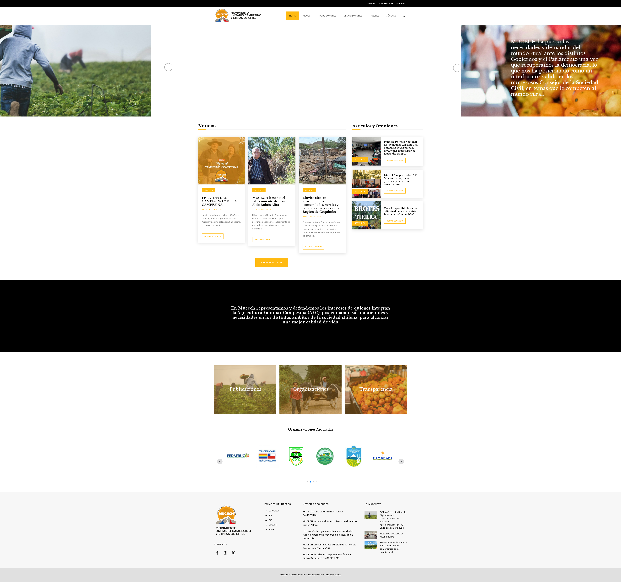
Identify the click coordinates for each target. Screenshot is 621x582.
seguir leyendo (395, 160)
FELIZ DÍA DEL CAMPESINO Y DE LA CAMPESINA (219, 201)
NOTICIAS (208, 190)
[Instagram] (225, 553)
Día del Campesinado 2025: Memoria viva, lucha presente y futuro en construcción (401, 180)
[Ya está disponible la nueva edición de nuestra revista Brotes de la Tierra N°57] (366, 215)
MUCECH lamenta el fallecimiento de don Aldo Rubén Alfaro (268, 201)
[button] (404, 16)
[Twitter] (233, 553)
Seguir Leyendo (212, 236)
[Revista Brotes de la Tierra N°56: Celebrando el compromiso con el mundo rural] (371, 545)
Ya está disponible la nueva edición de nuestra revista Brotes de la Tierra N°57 (400, 211)
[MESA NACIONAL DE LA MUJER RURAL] (371, 535)
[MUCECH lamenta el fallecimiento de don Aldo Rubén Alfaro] (272, 160)
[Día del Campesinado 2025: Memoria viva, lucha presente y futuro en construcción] (366, 184)
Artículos (360, 159)
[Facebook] (217, 553)
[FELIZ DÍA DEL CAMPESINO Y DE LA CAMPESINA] (221, 160)
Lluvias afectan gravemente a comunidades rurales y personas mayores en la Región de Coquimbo (321, 205)
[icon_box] (268, 516)
